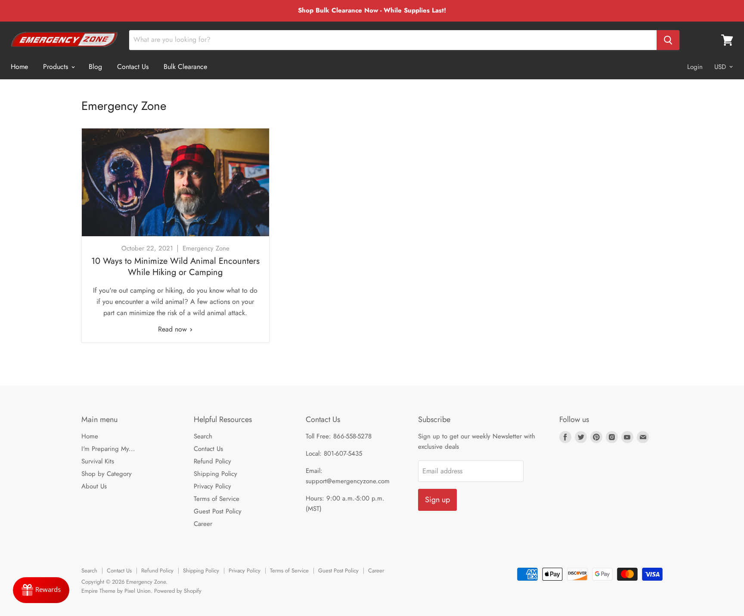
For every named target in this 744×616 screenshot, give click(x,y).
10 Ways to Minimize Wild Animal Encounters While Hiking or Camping (175, 266)
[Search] (668, 40)
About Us (94, 486)
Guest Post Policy (218, 511)
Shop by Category (106, 473)
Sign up (437, 499)
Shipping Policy (215, 473)
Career (203, 523)
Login (695, 67)
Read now (173, 329)
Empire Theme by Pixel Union (116, 591)
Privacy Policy (212, 486)
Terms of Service (216, 498)
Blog (95, 67)
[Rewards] (41, 590)
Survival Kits (97, 461)
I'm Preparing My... (108, 448)
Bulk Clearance (185, 67)
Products (56, 67)
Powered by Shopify (178, 591)
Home (19, 67)
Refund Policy (212, 461)
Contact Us (133, 67)
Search (203, 436)
